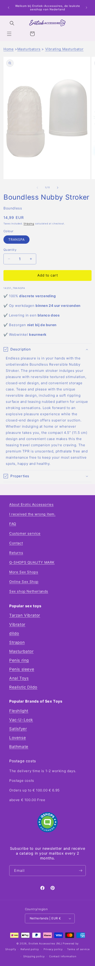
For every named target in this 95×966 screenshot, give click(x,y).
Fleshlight (18, 711)
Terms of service (78, 949)
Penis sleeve (21, 669)
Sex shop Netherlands (28, 591)
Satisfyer (18, 728)
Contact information (62, 956)
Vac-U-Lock (21, 719)
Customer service (25, 533)
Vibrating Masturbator (64, 49)
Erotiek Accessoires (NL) (45, 943)
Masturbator (21, 651)
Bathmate (18, 746)
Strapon (17, 642)
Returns (16, 553)
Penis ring (19, 660)
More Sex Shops (23, 572)
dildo (14, 633)
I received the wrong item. (32, 514)
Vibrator (17, 624)
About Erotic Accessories (31, 504)
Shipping (29, 223)
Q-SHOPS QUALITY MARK (32, 562)
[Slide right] (58, 188)
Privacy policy (53, 949)
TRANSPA (16, 239)
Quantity (9, 249)
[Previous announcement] (8, 8)
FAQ (12, 524)
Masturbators (29, 49)
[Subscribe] (80, 870)
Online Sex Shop (24, 581)
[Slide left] (37, 188)
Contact (16, 543)
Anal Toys (19, 678)
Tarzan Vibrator (24, 615)
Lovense (17, 737)
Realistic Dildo (23, 687)
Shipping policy (34, 956)
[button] (9, 34)
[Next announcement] (86, 8)
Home (8, 49)
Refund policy (30, 949)
